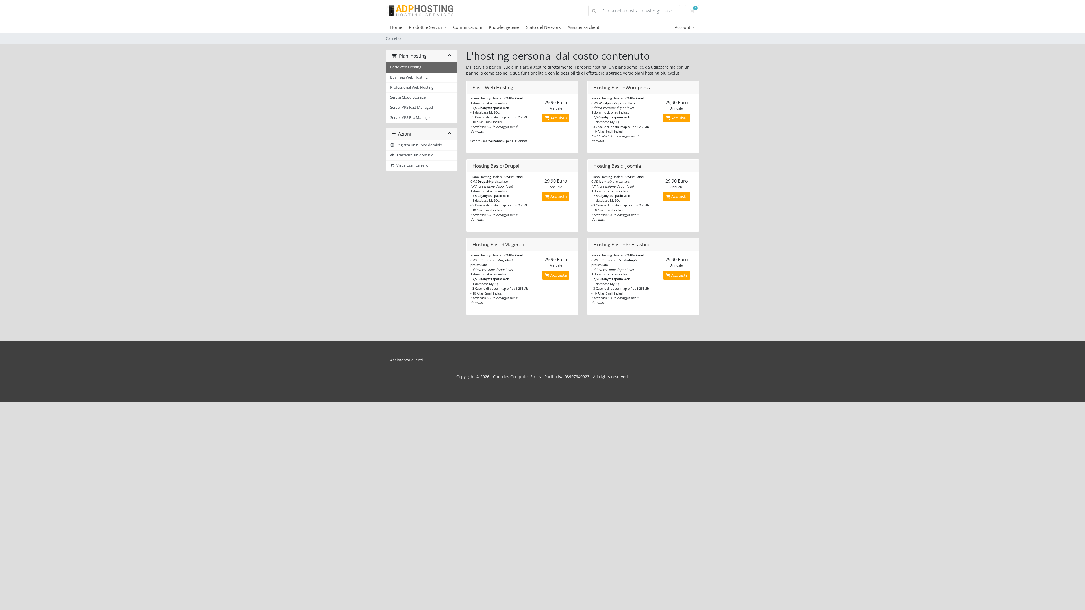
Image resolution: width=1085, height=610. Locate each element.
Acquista (558, 118)
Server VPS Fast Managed (411, 107)
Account (683, 27)
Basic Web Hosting (405, 67)
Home (396, 27)
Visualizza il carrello (411, 165)
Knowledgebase (504, 27)
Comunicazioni (467, 27)
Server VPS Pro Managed (411, 117)
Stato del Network (543, 27)
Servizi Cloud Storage (408, 97)
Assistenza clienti (584, 27)
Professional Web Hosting (411, 87)
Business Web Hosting (409, 77)
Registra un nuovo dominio (418, 145)
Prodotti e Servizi (426, 27)
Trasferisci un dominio (414, 155)
